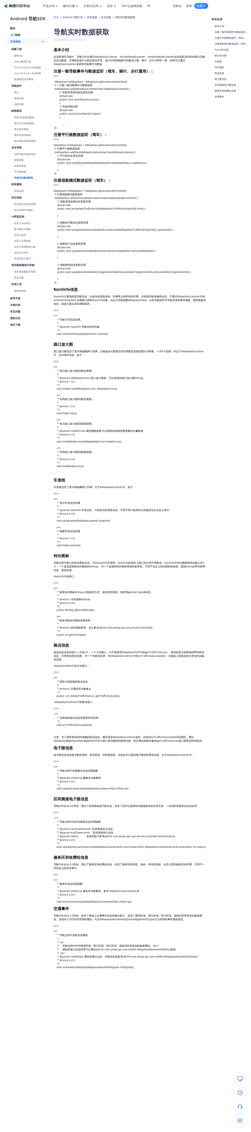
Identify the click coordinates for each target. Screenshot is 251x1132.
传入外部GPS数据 (23, 210)
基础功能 (19, 98)
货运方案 (19, 277)
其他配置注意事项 (23, 79)
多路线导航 (20, 166)
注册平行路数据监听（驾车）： (232, 37)
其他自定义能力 (22, 258)
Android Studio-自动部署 (27, 67)
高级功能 (19, 104)
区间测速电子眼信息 (225, 85)
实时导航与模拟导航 (25, 154)
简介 (16, 92)
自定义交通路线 (22, 240)
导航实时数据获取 (23, 177)
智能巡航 (19, 160)
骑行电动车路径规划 (25, 141)
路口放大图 (221, 55)
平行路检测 (20, 171)
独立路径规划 (21, 129)
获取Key (18, 55)
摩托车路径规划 (22, 135)
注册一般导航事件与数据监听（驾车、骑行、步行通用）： (232, 32)
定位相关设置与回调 (25, 204)
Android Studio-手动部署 (27, 73)
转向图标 (219, 67)
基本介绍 (219, 26)
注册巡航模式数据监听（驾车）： (232, 43)
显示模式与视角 (22, 229)
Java (56, 75)
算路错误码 (20, 290)
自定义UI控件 (21, 252)
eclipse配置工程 (22, 61)
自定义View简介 (22, 223)
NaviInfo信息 (222, 49)
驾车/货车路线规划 (24, 117)
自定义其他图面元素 (25, 246)
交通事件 (219, 96)
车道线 (218, 61)
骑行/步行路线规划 (24, 123)
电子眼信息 (221, 79)
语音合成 (19, 190)
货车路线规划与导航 (25, 271)
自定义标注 (20, 235)
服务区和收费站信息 (225, 90)
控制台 (177, 6)
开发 (56, 17)
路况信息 (219, 73)
